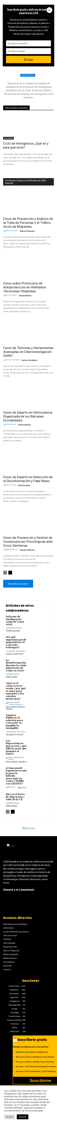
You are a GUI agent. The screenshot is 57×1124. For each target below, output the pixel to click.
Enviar (28, 59)
